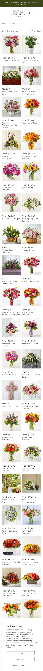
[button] (29, 13)
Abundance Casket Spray (10, 93)
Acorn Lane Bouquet (31, 123)
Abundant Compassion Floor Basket (10, 125)
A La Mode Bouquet (10, 60)
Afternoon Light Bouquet (29, 157)
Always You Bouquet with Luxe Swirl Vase (11, 313)
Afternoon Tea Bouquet (8, 188)
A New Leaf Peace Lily (30, 61)
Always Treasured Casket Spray (10, 282)
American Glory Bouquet (9, 345)
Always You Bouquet (31, 281)
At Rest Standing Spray (9, 532)
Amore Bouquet (9, 375)
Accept (20, 653)
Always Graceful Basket (29, 251)
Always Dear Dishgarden (7, 251)
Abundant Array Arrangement (29, 93)
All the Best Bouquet (11, 219)
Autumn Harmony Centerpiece (30, 563)
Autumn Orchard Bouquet (29, 594)
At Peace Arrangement (28, 501)
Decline (20, 659)
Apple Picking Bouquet (28, 438)
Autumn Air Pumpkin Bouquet (11, 563)
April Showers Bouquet (28, 469)
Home (4, 23)
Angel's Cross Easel (10, 406)
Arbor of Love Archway (8, 501)
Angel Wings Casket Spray (31, 376)
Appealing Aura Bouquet (9, 438)
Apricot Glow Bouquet (8, 469)
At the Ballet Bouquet (27, 532)
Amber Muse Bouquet (27, 313)
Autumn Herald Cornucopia (9, 594)
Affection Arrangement (8, 157)
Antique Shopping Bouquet (30, 407)
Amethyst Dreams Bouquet (30, 345)
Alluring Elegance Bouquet (30, 220)
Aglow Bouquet (29, 187)
